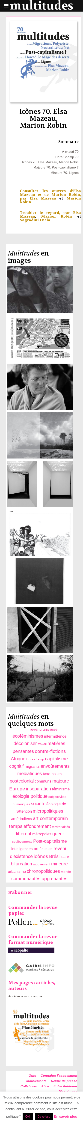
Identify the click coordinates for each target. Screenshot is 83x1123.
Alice (45, 1086)
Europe (17, 788)
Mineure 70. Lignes (64, 173)
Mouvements (36, 1081)
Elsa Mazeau (43, 198)
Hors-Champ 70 (67, 157)
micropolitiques (48, 811)
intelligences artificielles (32, 849)
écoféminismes (27, 736)
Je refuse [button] (44, 1116)
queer (58, 833)
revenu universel (44, 729)
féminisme (61, 789)
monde (66, 871)
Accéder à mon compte (25, 996)
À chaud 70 (70, 151)
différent (23, 833)
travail (42, 744)
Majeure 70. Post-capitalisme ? (56, 167)
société (38, 803)
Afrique (18, 758)
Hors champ (35, 759)
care (65, 857)
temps (16, 826)
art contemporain (50, 818)
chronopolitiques (43, 871)
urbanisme (17, 871)
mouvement (41, 864)
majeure (60, 780)
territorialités (61, 827)
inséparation (38, 788)
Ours (32, 1075)
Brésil (54, 856)
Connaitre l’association (59, 1075)
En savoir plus (65, 1116)
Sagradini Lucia (35, 220)
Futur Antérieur (65, 1086)
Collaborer (29, 1086)
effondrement (37, 826)
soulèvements (22, 841)
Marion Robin (56, 216)
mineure (59, 863)
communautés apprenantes (39, 878)
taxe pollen (52, 774)
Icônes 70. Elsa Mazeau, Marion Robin (50, 162)
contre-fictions (50, 751)
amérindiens (21, 819)
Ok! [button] (27, 1116)
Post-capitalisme (50, 841)
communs (43, 781)
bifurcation (21, 863)
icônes (41, 856)
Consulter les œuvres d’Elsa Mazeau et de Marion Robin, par (50, 194)
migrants (32, 766)
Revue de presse (64, 1081)
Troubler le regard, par (46, 212)
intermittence (55, 736)
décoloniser (25, 743)
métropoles (41, 834)
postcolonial (22, 780)
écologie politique (29, 796)
